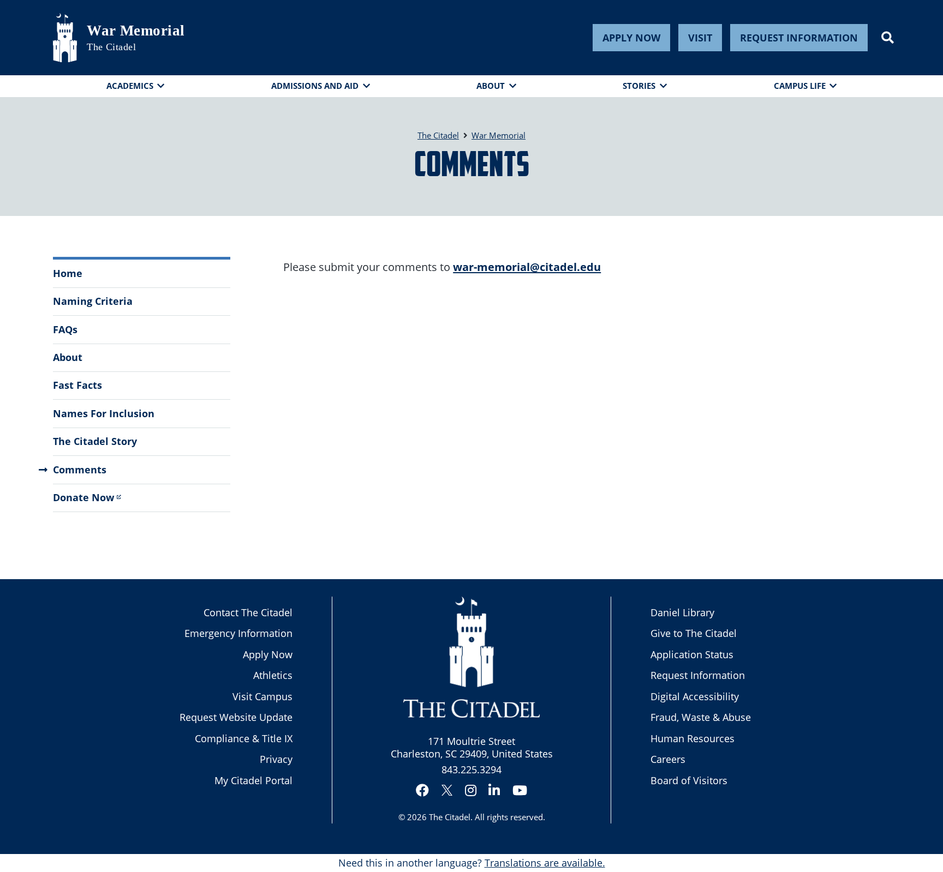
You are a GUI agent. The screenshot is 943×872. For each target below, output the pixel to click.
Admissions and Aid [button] (315, 85)
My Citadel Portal (253, 780)
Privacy (276, 759)
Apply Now (631, 37)
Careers (667, 759)
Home (67, 273)
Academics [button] (129, 85)
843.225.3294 (471, 769)
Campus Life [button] (800, 85)
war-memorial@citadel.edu (527, 266)
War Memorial (135, 30)
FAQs (65, 329)
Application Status (691, 654)
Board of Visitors (688, 780)
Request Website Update (236, 717)
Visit (700, 37)
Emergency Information (238, 633)
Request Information (799, 37)
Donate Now (83, 497)
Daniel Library (682, 612)
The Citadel (449, 816)
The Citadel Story (95, 441)
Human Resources (692, 738)
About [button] (490, 85)
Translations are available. (545, 862)
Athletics (273, 675)
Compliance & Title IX (244, 738)
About (67, 357)
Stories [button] (639, 85)
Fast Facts (77, 385)
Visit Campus (262, 696)
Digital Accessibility (694, 696)
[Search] (887, 37)
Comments (79, 469)
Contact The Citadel (248, 612)
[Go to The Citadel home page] (65, 37)
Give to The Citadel (693, 633)
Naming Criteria (93, 301)
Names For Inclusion (103, 413)
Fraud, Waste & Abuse (700, 717)
